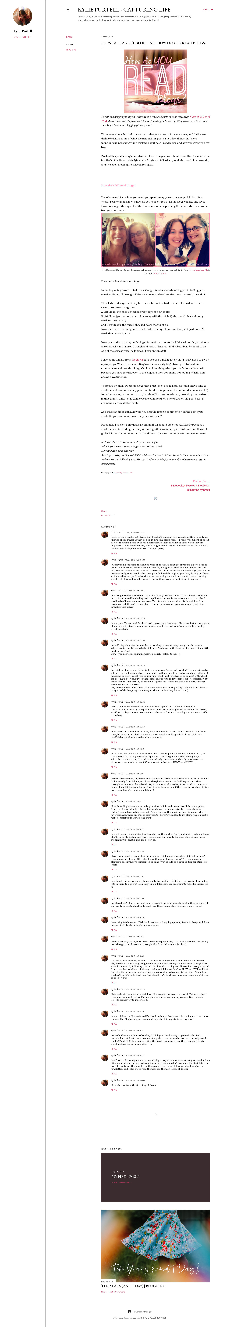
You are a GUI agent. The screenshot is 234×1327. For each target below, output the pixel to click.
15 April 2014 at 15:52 (134, 876)
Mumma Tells (160, 273)
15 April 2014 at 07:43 (135, 640)
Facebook (177, 485)
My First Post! (126, 1176)
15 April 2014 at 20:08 (135, 989)
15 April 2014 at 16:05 (134, 917)
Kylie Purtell (117, 532)
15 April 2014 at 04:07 (135, 560)
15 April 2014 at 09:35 (135, 702)
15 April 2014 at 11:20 (134, 749)
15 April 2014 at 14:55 (134, 829)
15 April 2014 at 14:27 (134, 801)
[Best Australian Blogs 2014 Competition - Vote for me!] (155, 498)
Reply (114, 553)
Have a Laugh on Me (198, 270)
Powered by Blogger (142, 1312)
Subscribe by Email (198, 489)
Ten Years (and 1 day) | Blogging (133, 1285)
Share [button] (69, 36)
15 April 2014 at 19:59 (134, 956)
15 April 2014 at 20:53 (135, 1030)
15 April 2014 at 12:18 (134, 774)
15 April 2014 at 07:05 (135, 618)
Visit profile (22, 37)
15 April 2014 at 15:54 (134, 898)
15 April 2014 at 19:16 (134, 936)
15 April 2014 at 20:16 (134, 1011)
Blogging (71, 49)
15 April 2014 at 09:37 (135, 727)
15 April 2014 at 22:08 (135, 1080)
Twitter (190, 485)
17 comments (125, 1182)
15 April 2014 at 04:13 (135, 590)
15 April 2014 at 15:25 (134, 851)
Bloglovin (137, 359)
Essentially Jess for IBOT (123, 473)
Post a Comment (117, 1292)
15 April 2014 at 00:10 (135, 532)
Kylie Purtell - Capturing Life (124, 9)
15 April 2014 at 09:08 (135, 665)
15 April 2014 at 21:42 (134, 1055)
